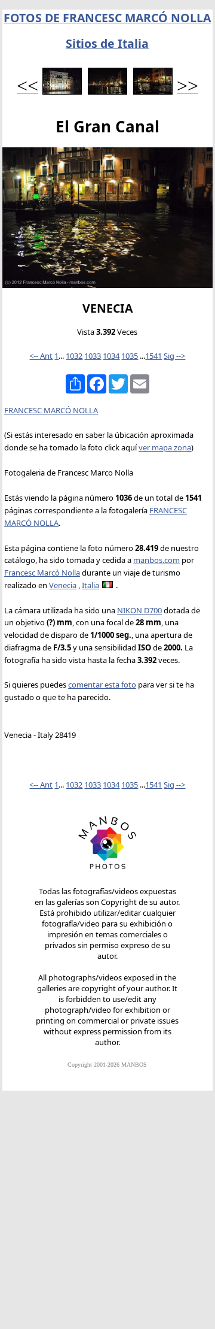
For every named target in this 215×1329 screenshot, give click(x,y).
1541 (153, 355)
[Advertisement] (107, 1215)
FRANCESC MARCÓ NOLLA (51, 410)
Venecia (62, 585)
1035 (129, 355)
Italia (90, 585)
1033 (92, 355)
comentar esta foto (102, 684)
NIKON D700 (139, 610)
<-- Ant (41, 355)
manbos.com (156, 560)
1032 (74, 355)
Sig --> (174, 355)
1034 (111, 355)
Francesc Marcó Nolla (42, 572)
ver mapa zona (165, 447)
